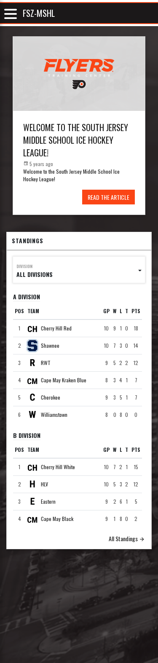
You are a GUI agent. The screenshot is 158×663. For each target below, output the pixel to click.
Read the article (108, 197)
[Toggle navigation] (10, 13)
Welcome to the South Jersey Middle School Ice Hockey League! (75, 140)
